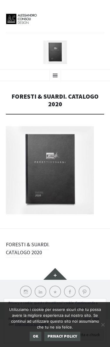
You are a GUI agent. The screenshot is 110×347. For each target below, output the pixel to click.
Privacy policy (62, 336)
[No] (103, 325)
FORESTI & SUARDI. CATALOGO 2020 (28, 248)
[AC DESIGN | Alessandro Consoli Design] (55, 23)
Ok (35, 336)
